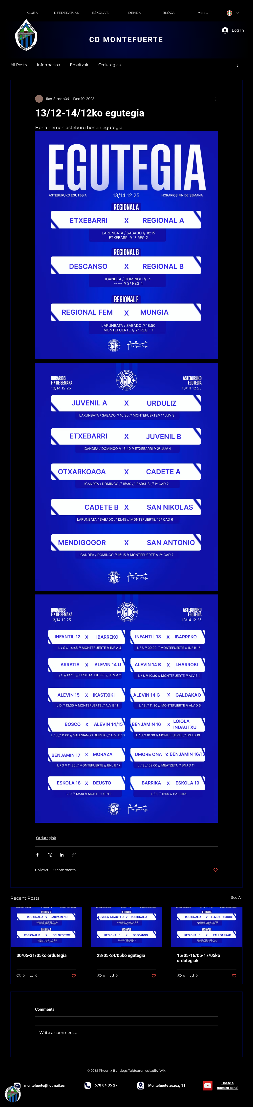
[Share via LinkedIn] (61, 854)
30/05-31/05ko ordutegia (42, 955)
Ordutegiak (109, 64)
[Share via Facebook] (37, 854)
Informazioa (48, 64)
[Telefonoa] (87, 1085)
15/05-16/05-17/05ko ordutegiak (198, 958)
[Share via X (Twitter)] (49, 854)
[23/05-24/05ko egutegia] (126, 927)
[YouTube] (207, 1085)
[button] (236, 65)
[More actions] (215, 99)
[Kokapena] (140, 1085)
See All (237, 897)
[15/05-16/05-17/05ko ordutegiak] (206, 927)
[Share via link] (73, 854)
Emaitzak (79, 64)
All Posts (18, 64)
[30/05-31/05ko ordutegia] (46, 927)
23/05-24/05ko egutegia (121, 955)
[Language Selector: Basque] (232, 13)
